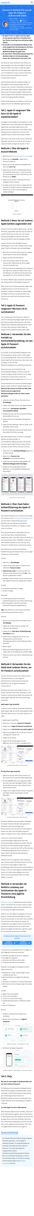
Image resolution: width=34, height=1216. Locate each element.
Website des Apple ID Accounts (20, 156)
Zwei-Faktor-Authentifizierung (23, 518)
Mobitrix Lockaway (7, 902)
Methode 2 (28, 379)
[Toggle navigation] (32, 2)
